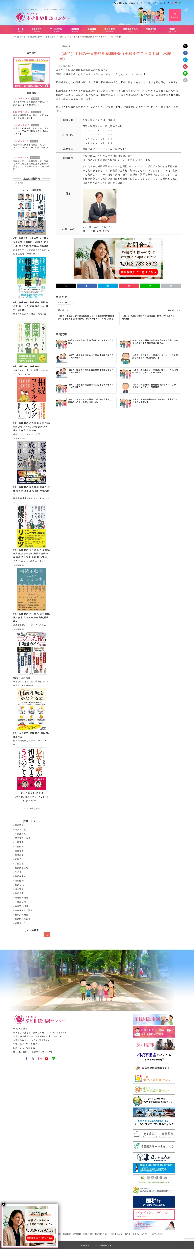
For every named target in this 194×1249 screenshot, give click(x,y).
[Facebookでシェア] (185, 53)
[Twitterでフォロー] (168, 3)
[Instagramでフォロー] (172, 3)
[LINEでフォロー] (180, 3)
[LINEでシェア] (185, 73)
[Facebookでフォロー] (165, 3)
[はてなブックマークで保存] (185, 59)
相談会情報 (66, 46)
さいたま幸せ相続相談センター (100, 1245)
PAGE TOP (187, 1209)
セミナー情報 (65, 303)
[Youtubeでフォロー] (176, 3)
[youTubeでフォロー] (46, 1059)
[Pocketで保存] (185, 66)
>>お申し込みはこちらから (98, 227)
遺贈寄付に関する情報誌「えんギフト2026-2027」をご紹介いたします (31, 147)
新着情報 (35, 98)
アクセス (158, 3)
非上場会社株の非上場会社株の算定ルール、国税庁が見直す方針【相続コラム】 (31, 131)
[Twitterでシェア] (185, 46)
